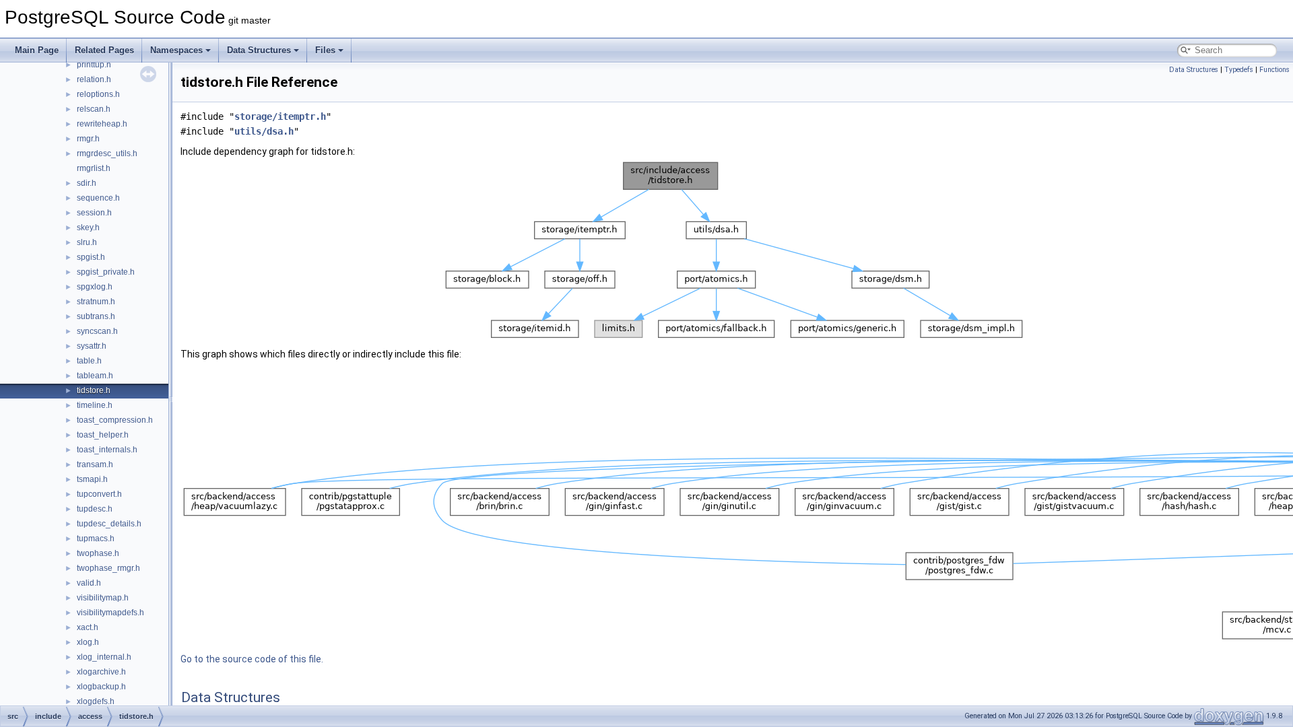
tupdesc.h (94, 509)
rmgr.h (88, 138)
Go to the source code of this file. (251, 659)
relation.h (94, 79)
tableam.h (95, 375)
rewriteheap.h (102, 124)
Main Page (37, 50)
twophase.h (98, 553)
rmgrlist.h (93, 168)
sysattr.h (91, 346)
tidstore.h (93, 390)
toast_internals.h (107, 449)
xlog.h (88, 642)
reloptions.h (98, 94)
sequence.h (98, 198)
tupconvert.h (99, 494)
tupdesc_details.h (109, 523)
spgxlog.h (94, 286)
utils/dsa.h (264, 131)
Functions (1274, 69)
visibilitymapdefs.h (110, 612)
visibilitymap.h (103, 597)
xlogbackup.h (101, 686)
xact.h (87, 627)
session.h (94, 212)
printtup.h (94, 64)
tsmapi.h (92, 479)
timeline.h (94, 405)
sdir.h (86, 183)
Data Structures (259, 50)
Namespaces (176, 50)
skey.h (88, 227)
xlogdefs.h (95, 701)
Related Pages (104, 50)
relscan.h (93, 109)
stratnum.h (96, 301)
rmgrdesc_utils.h (107, 153)
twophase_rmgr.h (108, 568)
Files (325, 50)
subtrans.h (96, 316)
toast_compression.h (115, 420)
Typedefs (1238, 69)
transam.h (95, 464)
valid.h (89, 583)
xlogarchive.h (101, 672)
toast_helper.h (103, 435)
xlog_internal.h (104, 657)
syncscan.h (97, 331)
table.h (89, 361)
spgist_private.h (106, 272)
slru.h (87, 242)
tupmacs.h (95, 538)
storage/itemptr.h (280, 116)
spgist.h (91, 257)
